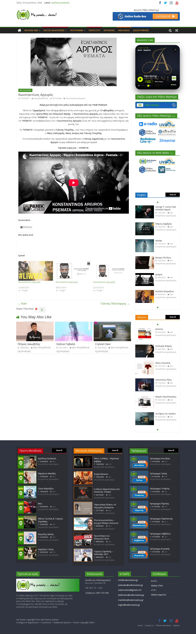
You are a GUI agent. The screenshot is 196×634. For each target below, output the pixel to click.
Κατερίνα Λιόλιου (163, 291)
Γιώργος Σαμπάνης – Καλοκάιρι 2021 (103, 553)
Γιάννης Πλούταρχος (115, 303)
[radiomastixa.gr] (19, 30)
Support (176, 625)
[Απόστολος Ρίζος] (144, 363)
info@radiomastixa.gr (128, 580)
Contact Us (149, 625)
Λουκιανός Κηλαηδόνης (166, 413)
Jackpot (158, 257)
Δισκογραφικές (141, 30)
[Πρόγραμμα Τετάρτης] (139, 487)
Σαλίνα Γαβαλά (65, 344)
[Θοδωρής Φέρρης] (144, 329)
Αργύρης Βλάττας (41, 98)
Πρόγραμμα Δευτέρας (160, 458)
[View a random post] (176, 30)
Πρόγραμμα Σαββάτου (160, 533)
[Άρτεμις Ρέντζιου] (144, 240)
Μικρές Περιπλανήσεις (165, 379)
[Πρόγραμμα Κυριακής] (139, 547)
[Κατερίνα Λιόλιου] (144, 291)
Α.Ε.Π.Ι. (154, 581)
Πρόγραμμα (76, 30)
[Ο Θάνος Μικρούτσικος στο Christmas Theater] (83, 487)
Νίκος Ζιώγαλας (162, 346)
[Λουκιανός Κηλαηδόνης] (144, 413)
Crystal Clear (103, 344)
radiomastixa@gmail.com (130, 590)
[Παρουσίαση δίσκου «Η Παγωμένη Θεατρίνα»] (83, 503)
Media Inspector (158, 594)
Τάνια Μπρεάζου (46, 488)
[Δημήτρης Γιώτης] (27, 547)
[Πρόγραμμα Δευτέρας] (139, 457)
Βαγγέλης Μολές (46, 534)
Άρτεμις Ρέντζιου (163, 240)
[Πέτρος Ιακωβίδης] (35, 323)
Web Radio (124, 30)
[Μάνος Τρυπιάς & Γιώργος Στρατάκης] (27, 517)
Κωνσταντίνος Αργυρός (75, 98)
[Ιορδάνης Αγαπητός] (27, 457)
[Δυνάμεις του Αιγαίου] (144, 396)
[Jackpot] (144, 257)
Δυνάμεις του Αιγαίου (165, 396)
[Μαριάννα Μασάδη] (27, 472)
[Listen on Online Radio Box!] (146, 13)
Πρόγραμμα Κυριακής (160, 548)
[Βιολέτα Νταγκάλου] (144, 274)
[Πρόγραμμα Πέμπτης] (139, 502)
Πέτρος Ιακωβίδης (29, 344)
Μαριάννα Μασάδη (60, 2)
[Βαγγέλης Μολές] (27, 532)
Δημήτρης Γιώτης (46, 549)
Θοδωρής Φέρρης (163, 329)
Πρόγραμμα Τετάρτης (159, 488)
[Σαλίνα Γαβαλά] (73, 323)
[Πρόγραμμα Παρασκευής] (139, 517)
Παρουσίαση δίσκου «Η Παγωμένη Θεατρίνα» (105, 506)
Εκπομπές (109, 30)
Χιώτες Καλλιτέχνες (54, 30)
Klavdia (158, 223)
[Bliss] (27, 502)
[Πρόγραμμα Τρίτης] (139, 472)
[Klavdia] (144, 224)
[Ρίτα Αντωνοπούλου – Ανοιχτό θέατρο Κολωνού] (83, 518)
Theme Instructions (163, 625)
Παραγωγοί (94, 30)
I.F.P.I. (153, 590)
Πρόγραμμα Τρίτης (158, 473)
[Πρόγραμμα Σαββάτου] (139, 532)
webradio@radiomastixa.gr (130, 585)
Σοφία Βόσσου (101, 474)
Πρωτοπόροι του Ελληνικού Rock (102, 537)
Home (140, 625)
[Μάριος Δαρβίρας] (144, 207)
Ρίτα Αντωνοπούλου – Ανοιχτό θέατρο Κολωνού (106, 521)
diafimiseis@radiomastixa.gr (131, 595)
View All (173, 194)
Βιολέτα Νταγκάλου (164, 274)
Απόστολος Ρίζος (163, 362)
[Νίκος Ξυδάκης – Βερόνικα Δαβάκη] (83, 457)
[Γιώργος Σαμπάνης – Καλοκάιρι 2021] (83, 550)
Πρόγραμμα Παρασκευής (161, 518)
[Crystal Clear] (112, 323)
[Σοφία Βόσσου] (83, 472)
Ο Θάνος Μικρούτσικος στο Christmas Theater (107, 490)
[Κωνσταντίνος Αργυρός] (35, 271)
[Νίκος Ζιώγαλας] (144, 346)
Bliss (40, 503)
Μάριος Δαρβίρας (163, 206)
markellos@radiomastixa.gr (130, 600)
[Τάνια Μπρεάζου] (27, 487)
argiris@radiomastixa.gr (129, 604)
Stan (22, 303)
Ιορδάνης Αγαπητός (47, 458)
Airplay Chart (157, 585)
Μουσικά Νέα (31, 30)
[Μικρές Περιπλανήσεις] (144, 380)
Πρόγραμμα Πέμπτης (159, 503)
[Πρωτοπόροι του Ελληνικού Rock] (83, 534)
